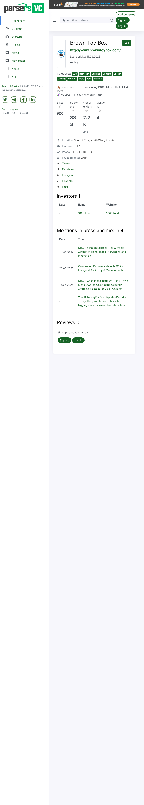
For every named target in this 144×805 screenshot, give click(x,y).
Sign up (122, 20)
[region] (24, 402)
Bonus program (10, 109)
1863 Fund (84, 213)
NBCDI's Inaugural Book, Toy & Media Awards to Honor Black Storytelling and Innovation (102, 251)
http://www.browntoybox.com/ (95, 50)
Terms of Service (11, 86)
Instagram (68, 175)
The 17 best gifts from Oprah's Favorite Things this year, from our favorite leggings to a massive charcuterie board (103, 301)
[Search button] (111, 20)
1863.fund (112, 213)
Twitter (66, 163)
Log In (122, 26)
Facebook (68, 169)
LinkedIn (67, 180)
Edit (126, 42)
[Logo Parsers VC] (24, 8)
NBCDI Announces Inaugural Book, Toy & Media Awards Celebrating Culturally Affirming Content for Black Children (103, 284)
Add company (126, 14)
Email (65, 186)
